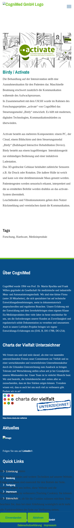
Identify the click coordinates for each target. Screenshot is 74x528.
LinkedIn (26, 451)
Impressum (50, 525)
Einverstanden (13, 517)
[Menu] (69, 6)
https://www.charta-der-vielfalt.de (15, 418)
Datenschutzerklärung (30, 525)
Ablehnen (38, 517)
